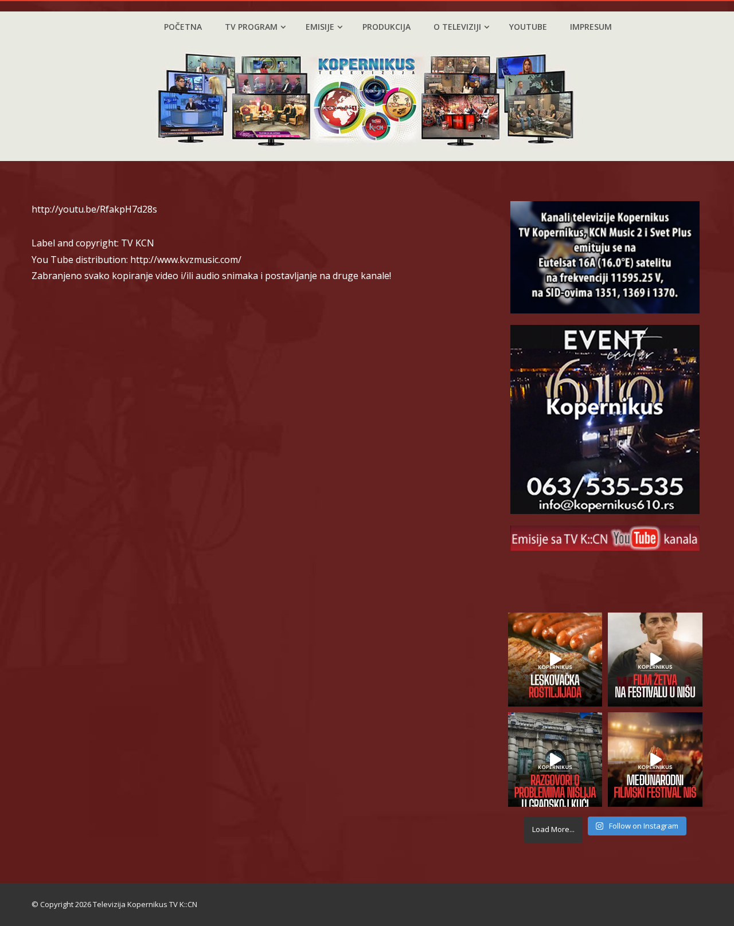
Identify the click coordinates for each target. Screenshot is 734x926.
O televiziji (457, 26)
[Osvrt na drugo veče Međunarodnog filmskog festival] (655, 759)
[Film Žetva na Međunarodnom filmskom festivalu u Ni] (655, 660)
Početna (183, 26)
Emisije (320, 26)
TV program (251, 26)
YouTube (528, 26)
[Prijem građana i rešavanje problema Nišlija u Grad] (555, 759)
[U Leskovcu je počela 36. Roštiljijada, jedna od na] (555, 660)
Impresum (591, 26)
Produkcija (386, 26)
